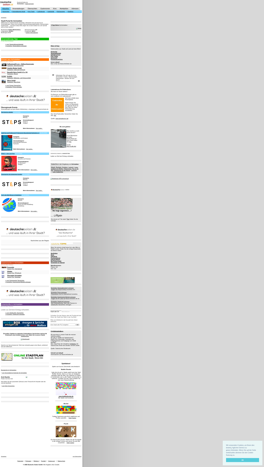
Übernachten (32, 8)
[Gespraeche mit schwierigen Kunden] (11, 189)
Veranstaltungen (18, 8)
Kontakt (43, 461)
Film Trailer (54, 56)
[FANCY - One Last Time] (9, 171)
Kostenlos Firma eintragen (59, 292)
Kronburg (65, 167)
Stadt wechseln (29, 4)
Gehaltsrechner (55, 55)
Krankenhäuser (55, 258)
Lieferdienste (41, 11)
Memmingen (67, 169)
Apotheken (54, 253)
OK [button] (243, 460)
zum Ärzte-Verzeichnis (8, 386)
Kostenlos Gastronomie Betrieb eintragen (63, 297)
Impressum (51, 461)
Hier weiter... (39, 128)
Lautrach (71, 167)
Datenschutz (61, 461)
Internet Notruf (55, 259)
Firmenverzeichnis (57, 59)
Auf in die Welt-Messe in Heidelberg (11, 195)
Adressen (75, 8)
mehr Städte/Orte (58, 172)
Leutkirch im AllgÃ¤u (57, 169)
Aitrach (53, 167)
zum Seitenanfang (77, 456)
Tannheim (74, 170)
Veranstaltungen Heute (18, 11)
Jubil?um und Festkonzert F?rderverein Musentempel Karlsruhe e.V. (20, 133)
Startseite (20, 461)
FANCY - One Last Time (8, 153)
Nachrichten (6, 11)
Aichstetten (3, 17)
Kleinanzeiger (61, 11)
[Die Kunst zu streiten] (11, 126)
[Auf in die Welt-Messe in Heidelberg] (9, 212)
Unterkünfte (51, 11)
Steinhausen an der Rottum (62, 170)
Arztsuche (54, 51)
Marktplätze (64, 8)
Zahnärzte (54, 256)
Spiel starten (72, 418)
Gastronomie (45, 8)
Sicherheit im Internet (58, 262)
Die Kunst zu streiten (7, 112)
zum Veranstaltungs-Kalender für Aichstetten (14, 373)
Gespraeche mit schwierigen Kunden (11, 174)
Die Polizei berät (56, 261)
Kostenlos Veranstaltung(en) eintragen (62, 288)
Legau (76, 167)
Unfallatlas (73, 344)
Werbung (36, 461)
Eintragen (28, 461)
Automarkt (54, 58)
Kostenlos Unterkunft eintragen (60, 301)
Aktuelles (5, 8)
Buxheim (58, 167)
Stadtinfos (70, 11)
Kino (55, 8)
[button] (235, 455)
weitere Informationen (32, 32)
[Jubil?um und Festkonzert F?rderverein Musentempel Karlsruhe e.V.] (6, 150)
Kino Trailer (31, 11)
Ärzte (52, 255)
